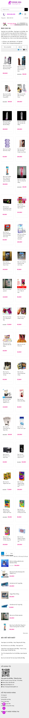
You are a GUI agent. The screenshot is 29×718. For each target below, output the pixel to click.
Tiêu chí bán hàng (5, 701)
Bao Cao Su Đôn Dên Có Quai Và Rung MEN (7, 95)
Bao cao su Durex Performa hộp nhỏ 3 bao (22, 263)
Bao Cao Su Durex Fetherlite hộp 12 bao (21, 206)
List (26, 49)
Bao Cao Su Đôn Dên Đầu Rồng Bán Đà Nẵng (7, 123)
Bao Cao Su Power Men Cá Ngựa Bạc (6, 428)
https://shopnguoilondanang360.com (14, 43)
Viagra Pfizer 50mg (14, 594)
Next (11, 553)
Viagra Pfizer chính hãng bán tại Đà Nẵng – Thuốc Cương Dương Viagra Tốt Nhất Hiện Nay (13, 649)
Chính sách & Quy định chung (7, 705)
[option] (14, 24)
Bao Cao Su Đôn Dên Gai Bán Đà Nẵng (21, 123)
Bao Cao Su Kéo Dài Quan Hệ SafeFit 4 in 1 (7, 401)
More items (25, 633)
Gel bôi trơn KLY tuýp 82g (16, 583)
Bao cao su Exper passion (16, 615)
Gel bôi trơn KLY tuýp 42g (16, 604)
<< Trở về (26, 18)
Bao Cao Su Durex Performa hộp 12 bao (7, 263)
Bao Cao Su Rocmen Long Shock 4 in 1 (21, 456)
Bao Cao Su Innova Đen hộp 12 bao (7, 373)
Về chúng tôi (4, 695)
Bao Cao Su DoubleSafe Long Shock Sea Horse (7, 208)
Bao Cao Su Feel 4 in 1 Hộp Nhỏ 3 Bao (7, 318)
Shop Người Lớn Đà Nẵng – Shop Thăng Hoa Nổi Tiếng (13, 642)
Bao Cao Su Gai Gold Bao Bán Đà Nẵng (7, 344)
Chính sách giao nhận (5, 703)
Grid (20, 49)
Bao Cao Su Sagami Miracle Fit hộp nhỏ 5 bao (22, 511)
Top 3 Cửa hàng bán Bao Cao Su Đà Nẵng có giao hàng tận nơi (14, 654)
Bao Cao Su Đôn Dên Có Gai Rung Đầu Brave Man (7, 67)
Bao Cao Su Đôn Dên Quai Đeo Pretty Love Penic (22, 150)
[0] (19, 14)
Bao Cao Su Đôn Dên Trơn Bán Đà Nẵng (22, 181)
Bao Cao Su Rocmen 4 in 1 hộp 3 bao (6, 456)
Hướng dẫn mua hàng (6, 699)
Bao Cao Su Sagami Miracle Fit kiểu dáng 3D (7, 538)
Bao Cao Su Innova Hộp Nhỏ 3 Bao (21, 373)
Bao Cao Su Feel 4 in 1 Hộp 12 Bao (22, 291)
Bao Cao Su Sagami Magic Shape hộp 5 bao (7, 511)
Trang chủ (3, 18)
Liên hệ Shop (4, 697)
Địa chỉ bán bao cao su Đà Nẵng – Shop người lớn (12, 645)
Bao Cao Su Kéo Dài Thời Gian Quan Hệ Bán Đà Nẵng (13, 657)
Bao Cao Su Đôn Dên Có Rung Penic (21, 95)
